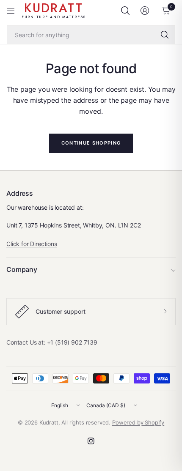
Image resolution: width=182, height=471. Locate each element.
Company (21, 269)
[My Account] (144, 10)
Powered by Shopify (138, 422)
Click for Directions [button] (31, 243)
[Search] (164, 34)
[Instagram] (91, 441)
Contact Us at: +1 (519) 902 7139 (51, 342)
